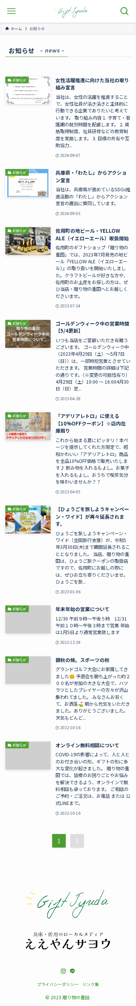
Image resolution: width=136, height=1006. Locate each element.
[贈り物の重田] (70, 11)
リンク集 (90, 984)
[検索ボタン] (124, 11)
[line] (72, 971)
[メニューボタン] (11, 11)
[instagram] (63, 971)
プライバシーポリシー (58, 984)
